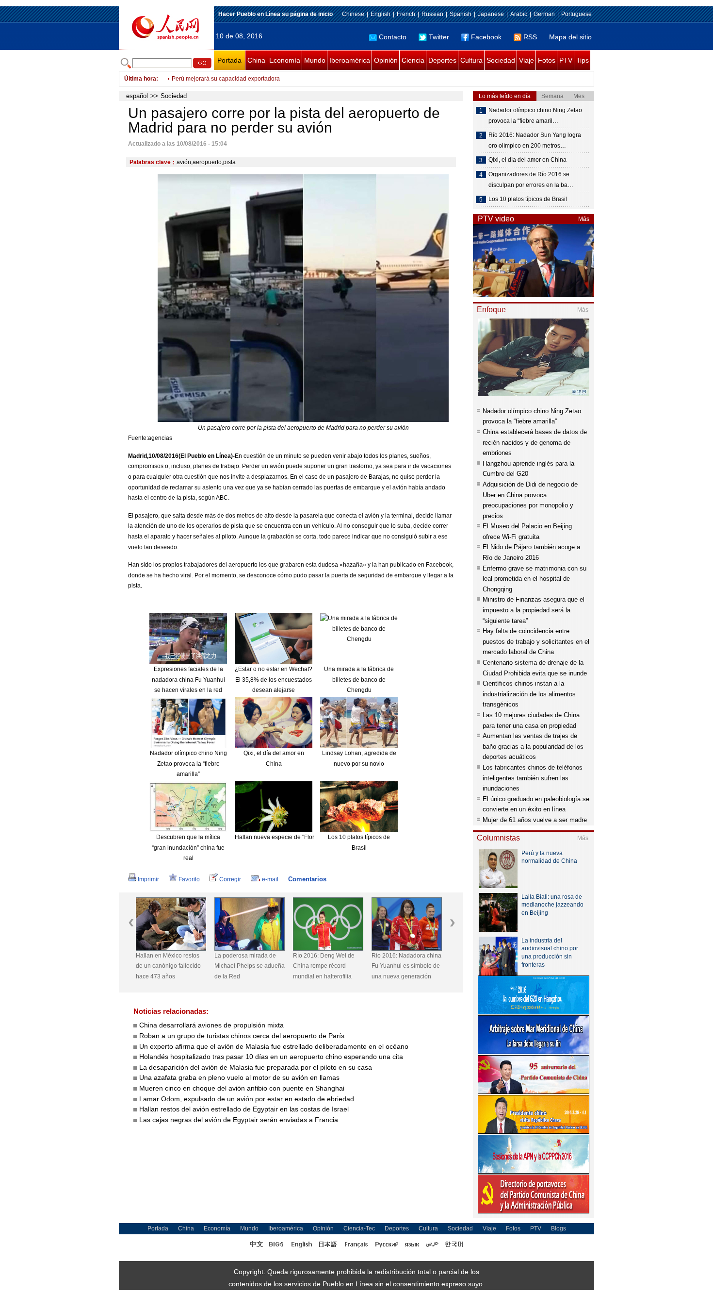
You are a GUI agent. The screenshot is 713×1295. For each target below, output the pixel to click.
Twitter (439, 37)
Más (583, 219)
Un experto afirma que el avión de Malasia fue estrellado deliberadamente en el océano (273, 1046)
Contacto (392, 37)
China (256, 60)
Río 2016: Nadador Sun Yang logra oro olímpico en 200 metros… (534, 140)
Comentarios (307, 879)
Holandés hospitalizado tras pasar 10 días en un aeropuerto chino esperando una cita (271, 1056)
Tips (582, 60)
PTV (565, 60)
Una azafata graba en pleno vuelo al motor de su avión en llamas (239, 1077)
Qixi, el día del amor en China (527, 159)
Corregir (230, 879)
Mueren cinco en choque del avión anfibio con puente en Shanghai (242, 1088)
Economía (284, 60)
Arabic (518, 14)
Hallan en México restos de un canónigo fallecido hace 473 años (168, 966)
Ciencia (413, 60)
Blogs (558, 1228)
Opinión (386, 60)
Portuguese (576, 14)
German (544, 14)
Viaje (526, 60)
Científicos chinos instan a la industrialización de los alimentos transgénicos (529, 694)
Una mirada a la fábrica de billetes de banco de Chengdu (359, 679)
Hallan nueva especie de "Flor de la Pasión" (293, 837)
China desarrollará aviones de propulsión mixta (211, 1025)
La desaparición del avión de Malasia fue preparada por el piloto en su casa (255, 1067)
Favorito (189, 879)
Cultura (471, 60)
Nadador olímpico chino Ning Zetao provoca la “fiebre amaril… (535, 115)
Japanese (491, 14)
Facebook (486, 37)
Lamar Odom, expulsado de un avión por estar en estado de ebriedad (246, 1099)
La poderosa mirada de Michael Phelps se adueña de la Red (249, 966)
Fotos (546, 60)
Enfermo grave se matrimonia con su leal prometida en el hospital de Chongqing (534, 579)
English (380, 14)
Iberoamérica (349, 60)
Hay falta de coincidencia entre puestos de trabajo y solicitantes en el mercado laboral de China (536, 641)
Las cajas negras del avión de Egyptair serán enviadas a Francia (238, 1120)
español (137, 96)
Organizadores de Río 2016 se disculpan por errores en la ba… (530, 179)
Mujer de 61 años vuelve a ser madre (535, 820)
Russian (432, 14)
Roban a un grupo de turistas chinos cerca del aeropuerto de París (241, 1036)
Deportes (442, 60)
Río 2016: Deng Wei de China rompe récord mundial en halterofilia (324, 966)
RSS (530, 37)
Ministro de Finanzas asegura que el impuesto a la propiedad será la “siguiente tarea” (533, 610)
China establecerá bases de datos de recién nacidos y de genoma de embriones (535, 442)
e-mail (270, 879)
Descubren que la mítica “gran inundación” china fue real (188, 847)
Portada (229, 60)
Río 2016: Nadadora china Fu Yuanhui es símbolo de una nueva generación (406, 966)
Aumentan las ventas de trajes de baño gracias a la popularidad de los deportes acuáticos (533, 746)
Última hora (140, 78)
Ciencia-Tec (359, 1228)
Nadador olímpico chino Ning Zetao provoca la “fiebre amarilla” (188, 763)
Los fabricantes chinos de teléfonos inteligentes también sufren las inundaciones (533, 778)
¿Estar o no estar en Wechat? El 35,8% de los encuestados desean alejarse (273, 679)
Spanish (460, 14)
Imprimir (148, 879)
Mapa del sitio (570, 37)
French (406, 14)
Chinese (353, 14)
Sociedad (500, 60)
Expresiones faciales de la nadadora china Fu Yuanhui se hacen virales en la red (188, 679)
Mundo (314, 60)
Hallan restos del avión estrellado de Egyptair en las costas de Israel (244, 1109)
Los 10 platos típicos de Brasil (527, 199)
